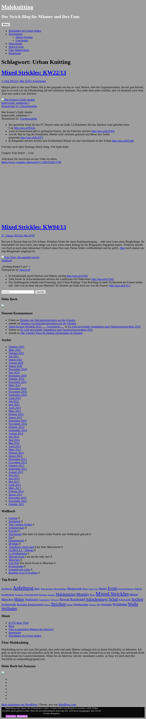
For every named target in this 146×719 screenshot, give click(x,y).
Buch (85, 588)
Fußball (138, 588)
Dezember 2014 (18, 420)
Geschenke (22, 40)
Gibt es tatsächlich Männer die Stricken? (31, 629)
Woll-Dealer (15, 43)
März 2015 (15, 411)
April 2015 (15, 407)
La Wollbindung (18, 553)
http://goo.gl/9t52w (24, 127)
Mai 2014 (14, 443)
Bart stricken (47, 588)
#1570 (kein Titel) (19, 622)
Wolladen (106, 604)
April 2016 (15, 398)
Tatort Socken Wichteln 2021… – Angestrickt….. (36, 326)
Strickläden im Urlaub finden (25, 30)
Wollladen (9, 608)
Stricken (58, 604)
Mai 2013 (14, 481)
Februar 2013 (16, 491)
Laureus (13, 518)
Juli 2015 (14, 401)
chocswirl (24, 269)
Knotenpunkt (16, 566)
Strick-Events (16, 46)
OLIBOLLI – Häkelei (21, 550)
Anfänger (6, 588)
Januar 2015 (15, 417)
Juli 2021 (14, 356)
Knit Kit (13, 530)
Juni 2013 (14, 478)
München (7, 599)
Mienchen (14, 559)
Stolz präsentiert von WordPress (19, 704)
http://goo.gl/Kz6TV (31, 137)
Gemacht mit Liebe (19, 569)
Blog (11, 626)
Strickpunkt (15, 534)
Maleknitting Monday (72, 594)
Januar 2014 (15, 455)
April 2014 (15, 446)
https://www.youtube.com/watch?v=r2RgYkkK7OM (31, 162)
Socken (137, 599)
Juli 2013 (14, 475)
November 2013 (18, 462)
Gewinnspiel (31, 594)
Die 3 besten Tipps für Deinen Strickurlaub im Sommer (52, 333)
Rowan (64, 599)
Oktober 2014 (16, 427)
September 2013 (18, 468)
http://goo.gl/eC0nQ (103, 279)
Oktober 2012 (16, 504)
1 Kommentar (38, 81)
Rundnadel (77, 599)
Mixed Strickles (112, 594)
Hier (122, 248)
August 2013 (16, 472)
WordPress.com (67, 704)
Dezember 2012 (18, 497)
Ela (10, 537)
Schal (113, 599)
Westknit (92, 605)
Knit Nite (14, 563)
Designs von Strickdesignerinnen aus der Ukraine (47, 320)
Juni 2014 (14, 439)
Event (112, 588)
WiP (98, 604)
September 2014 (18, 430)
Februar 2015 (16, 414)
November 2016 (18, 391)
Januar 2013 (15, 494)
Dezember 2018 (18, 375)
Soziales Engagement (30, 604)
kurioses (43, 594)
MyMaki (13, 543)
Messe (92, 595)
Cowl (96, 589)
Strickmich (15, 521)
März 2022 (15, 349)
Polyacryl (55, 600)
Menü (6, 24)
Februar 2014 (16, 452)
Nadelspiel (31, 599)
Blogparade (74, 588)
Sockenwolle (8, 604)
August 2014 (16, 433)
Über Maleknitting (19, 50)
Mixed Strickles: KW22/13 (33, 72)
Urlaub (69, 604)
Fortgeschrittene (126, 588)
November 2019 (18, 369)
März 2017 (15, 385)
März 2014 (15, 449)
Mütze (19, 599)
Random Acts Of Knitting (23, 572)
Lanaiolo (51, 595)
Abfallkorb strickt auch (21, 547)
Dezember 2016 (18, 388)
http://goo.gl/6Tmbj (123, 140)
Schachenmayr (97, 599)
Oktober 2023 (16, 346)
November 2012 (18, 500)
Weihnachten (81, 604)
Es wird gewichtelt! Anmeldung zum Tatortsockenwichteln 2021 (104, 326)
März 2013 (15, 488)
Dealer (103, 588)
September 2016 (18, 394)
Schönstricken (16, 527)
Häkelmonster (16, 540)
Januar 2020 (15, 366)
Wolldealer (120, 604)
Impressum (15, 53)
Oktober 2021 (16, 353)
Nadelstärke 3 (44, 600)
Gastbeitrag (7, 594)
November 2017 (18, 382)
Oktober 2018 (16, 378)
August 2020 (16, 362)
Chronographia (28, 118)
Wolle (133, 604)
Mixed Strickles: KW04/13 (33, 227)
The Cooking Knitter (20, 524)
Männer (133, 594)
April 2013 (15, 484)
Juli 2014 (14, 436)
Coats (90, 589)
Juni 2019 (14, 372)
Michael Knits (16, 556)
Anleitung (23, 588)
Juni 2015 (14, 404)
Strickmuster (16, 34)
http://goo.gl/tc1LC (120, 285)
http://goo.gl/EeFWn (103, 131)
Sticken (47, 605)
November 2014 (18, 423)
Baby (37, 588)
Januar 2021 (15, 359)
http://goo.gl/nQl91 (77, 275)
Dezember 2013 (18, 459)
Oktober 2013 (16, 465)
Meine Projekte (24, 37)
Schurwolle (124, 599)
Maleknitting (17, 7)
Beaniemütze (60, 588)
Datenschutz (11, 716)
